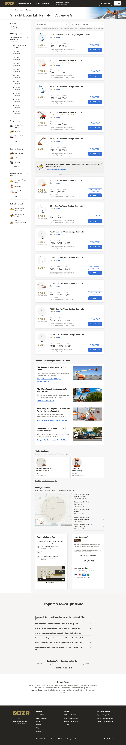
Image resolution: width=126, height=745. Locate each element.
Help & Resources (41, 718)
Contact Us (39, 731)
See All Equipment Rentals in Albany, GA (46, 481)
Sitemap (79, 739)
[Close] (101, 163)
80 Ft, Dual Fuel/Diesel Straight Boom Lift (66, 180)
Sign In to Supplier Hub (104, 715)
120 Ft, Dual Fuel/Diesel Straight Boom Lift (67, 232)
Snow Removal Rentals (71, 718)
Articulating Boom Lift (44, 469)
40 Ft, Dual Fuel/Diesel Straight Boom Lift (66, 61)
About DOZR (40, 715)
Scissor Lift (78, 469)
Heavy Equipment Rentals (23, 10)
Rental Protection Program (72, 721)
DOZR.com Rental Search (71, 715)
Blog (37, 728)
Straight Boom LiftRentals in (83, 495)
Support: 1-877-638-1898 (61, 4)
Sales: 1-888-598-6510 (62, 2)
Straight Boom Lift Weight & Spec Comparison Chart (49, 380)
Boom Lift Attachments (45, 401)
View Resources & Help (64, 668)
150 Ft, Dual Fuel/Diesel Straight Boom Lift (67, 309)
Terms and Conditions (59, 739)
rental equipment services (55, 543)
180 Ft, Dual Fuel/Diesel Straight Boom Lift (67, 335)
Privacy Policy (70, 739)
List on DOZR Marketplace (105, 718)
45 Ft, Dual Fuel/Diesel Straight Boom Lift (66, 87)
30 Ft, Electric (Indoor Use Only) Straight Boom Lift (70, 35)
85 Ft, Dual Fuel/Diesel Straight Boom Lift (66, 206)
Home (12, 10)
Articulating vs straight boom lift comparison (53, 420)
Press (38, 721)
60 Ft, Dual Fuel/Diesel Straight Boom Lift (66, 112)
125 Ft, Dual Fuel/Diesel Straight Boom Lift (67, 258)
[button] (19, 39)
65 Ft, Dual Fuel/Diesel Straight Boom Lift (66, 139)
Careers (38, 725)
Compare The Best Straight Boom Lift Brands (53, 440)
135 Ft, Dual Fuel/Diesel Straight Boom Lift (67, 283)
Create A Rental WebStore (105, 721)
